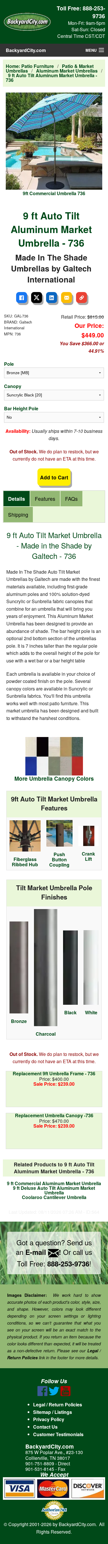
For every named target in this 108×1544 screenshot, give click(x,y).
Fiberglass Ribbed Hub (25, 862)
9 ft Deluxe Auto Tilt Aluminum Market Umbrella (54, 1190)
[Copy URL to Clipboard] (81, 297)
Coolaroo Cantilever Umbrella (54, 1197)
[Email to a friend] (66, 297)
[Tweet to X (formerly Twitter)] (36, 297)
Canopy (12, 386)
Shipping (18, 514)
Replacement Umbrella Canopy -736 (54, 1115)
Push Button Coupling (59, 859)
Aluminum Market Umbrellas (67, 70)
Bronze (19, 1021)
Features (45, 498)
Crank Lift (88, 856)
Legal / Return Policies (57, 1404)
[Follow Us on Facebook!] (42, 1394)
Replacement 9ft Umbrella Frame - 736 (54, 1073)
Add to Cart (54, 477)
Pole (9, 364)
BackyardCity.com (26, 50)
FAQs (71, 498)
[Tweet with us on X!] (54, 1394)
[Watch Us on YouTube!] (65, 1394)
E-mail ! (43, 1252)
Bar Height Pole (21, 408)
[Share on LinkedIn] (51, 297)
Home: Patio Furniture (30, 66)
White (91, 1012)
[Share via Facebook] (21, 297)
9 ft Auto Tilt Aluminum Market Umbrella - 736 (51, 77)
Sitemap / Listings (52, 1412)
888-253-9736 (94, 12)
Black (70, 1012)
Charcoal (46, 1033)
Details (16, 498)
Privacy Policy (48, 1419)
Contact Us (45, 1426)
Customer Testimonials (58, 1434)
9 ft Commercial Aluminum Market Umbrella (54, 1183)
